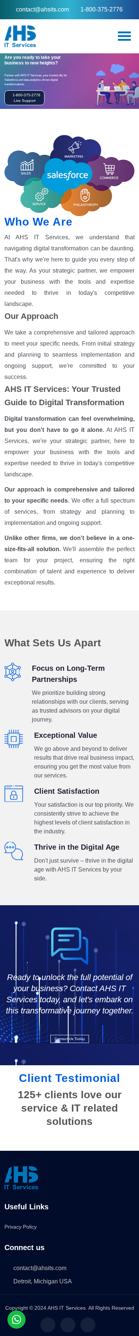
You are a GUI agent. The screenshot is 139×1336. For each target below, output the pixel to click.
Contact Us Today (69, 1039)
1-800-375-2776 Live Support (25, 98)
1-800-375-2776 (101, 9)
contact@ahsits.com (42, 9)
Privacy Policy (20, 1227)
